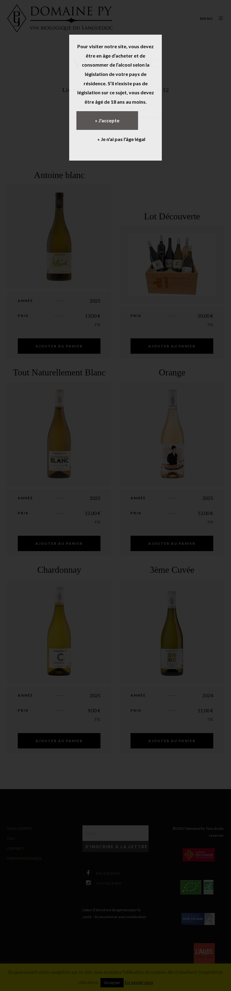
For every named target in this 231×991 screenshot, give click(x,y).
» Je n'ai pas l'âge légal (121, 139)
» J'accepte (107, 120)
